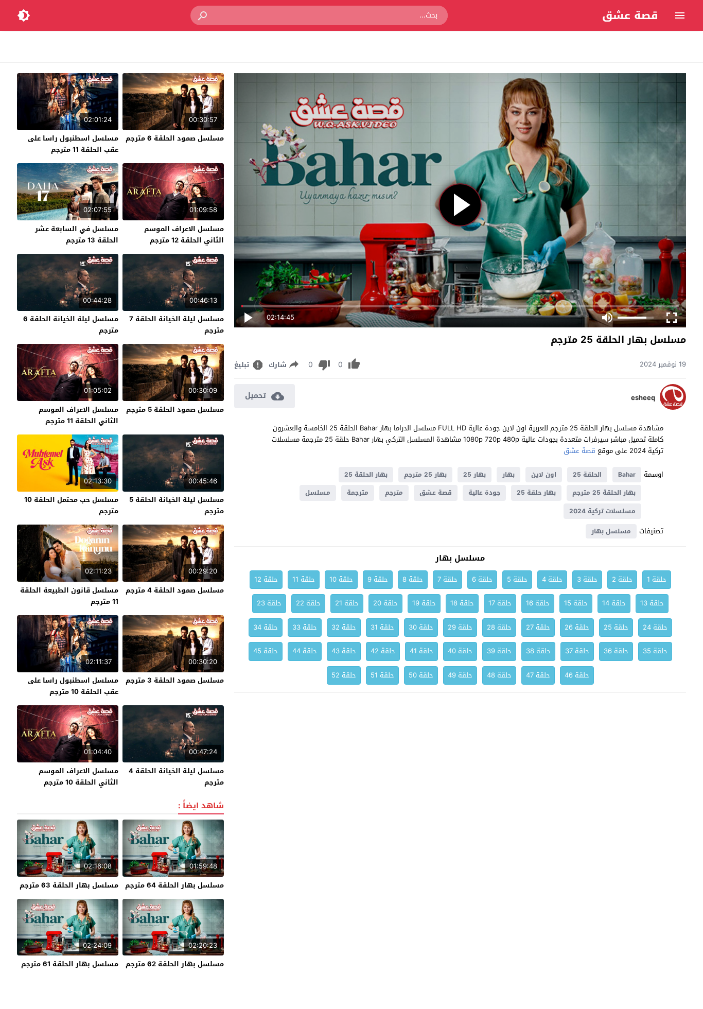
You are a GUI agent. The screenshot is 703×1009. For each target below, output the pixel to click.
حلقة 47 (538, 675)
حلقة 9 (377, 579)
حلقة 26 (577, 627)
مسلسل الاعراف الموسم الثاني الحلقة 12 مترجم (184, 234)
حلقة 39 (499, 651)
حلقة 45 (265, 651)
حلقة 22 (308, 603)
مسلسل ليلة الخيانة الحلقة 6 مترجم (70, 324)
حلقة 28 (499, 627)
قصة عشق (630, 15)
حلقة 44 (304, 651)
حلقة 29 (460, 627)
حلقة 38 (538, 651)
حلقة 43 (343, 651)
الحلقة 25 (587, 474)
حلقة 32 (343, 627)
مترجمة (357, 492)
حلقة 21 (347, 603)
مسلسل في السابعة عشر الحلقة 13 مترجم (76, 234)
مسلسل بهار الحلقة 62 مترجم (175, 964)
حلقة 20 (385, 603)
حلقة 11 (303, 579)
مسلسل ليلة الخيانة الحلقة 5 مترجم (176, 505)
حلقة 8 (412, 579)
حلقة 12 (266, 579)
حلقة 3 (587, 579)
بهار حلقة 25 (536, 492)
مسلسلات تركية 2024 (602, 511)
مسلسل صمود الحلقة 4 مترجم (175, 590)
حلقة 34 (265, 627)
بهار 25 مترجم (425, 474)
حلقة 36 (616, 651)
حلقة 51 (382, 675)
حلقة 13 (652, 603)
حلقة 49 (460, 675)
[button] (203, 15)
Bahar (627, 474)
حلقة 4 (552, 579)
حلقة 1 (656, 579)
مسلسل (317, 492)
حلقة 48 (499, 675)
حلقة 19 (424, 603)
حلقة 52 (343, 675)
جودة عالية (484, 492)
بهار (508, 474)
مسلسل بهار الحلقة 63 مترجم (69, 885)
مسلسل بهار (611, 531)
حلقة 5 (517, 579)
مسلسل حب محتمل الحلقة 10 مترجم (71, 505)
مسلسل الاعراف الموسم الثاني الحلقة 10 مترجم (78, 776)
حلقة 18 (462, 603)
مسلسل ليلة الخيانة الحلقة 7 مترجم (176, 324)
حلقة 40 (460, 651)
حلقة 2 (622, 579)
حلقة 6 (482, 579)
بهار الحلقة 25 (366, 474)
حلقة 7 (447, 579)
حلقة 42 (383, 651)
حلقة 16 (538, 603)
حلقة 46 (577, 675)
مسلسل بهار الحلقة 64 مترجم (174, 885)
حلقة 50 (421, 675)
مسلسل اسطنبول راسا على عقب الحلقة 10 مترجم (73, 686)
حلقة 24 (655, 627)
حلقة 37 (577, 651)
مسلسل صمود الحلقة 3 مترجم (175, 680)
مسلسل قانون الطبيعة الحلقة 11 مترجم (69, 596)
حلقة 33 (304, 627)
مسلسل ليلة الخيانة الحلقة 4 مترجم (176, 776)
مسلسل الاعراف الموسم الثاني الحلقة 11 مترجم (78, 415)
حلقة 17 (500, 603)
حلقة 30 (421, 627)
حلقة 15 (576, 603)
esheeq (643, 398)
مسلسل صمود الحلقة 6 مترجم (175, 138)
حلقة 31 (382, 627)
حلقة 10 (341, 579)
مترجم (394, 492)
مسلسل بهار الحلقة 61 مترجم (69, 964)
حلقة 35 (655, 651)
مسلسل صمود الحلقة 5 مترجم (175, 409)
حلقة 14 (614, 603)
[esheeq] (673, 407)
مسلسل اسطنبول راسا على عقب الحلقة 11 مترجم (73, 144)
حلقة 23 (269, 603)
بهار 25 (474, 474)
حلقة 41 (421, 651)
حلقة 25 (616, 627)
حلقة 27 (538, 627)
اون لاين (543, 474)
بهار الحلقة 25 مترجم (604, 492)
